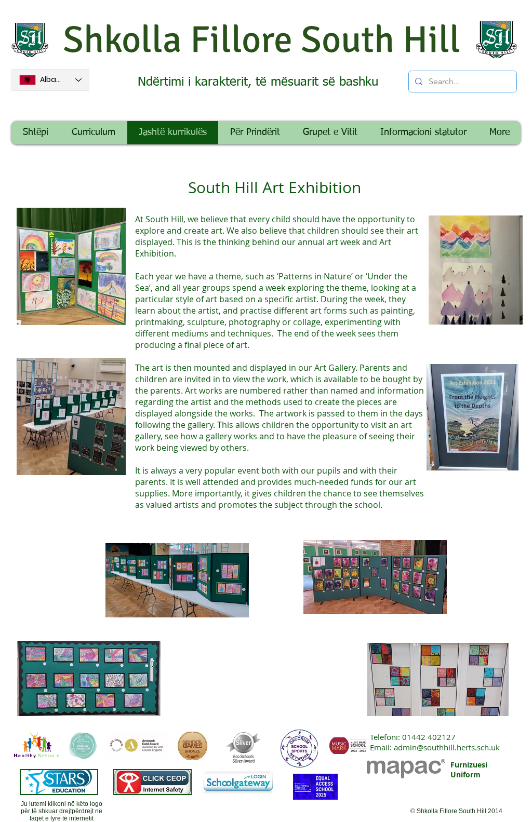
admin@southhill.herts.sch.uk (447, 747)
